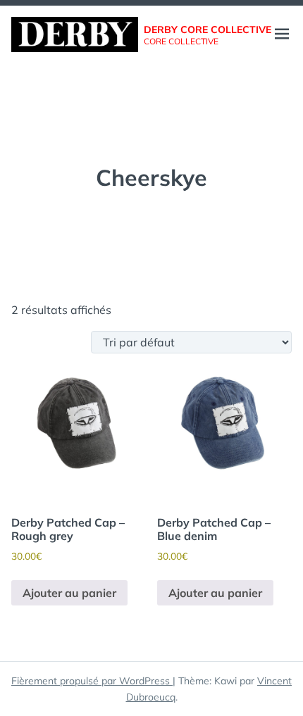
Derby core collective (207, 29)
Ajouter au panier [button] (69, 593)
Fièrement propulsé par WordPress (92, 680)
